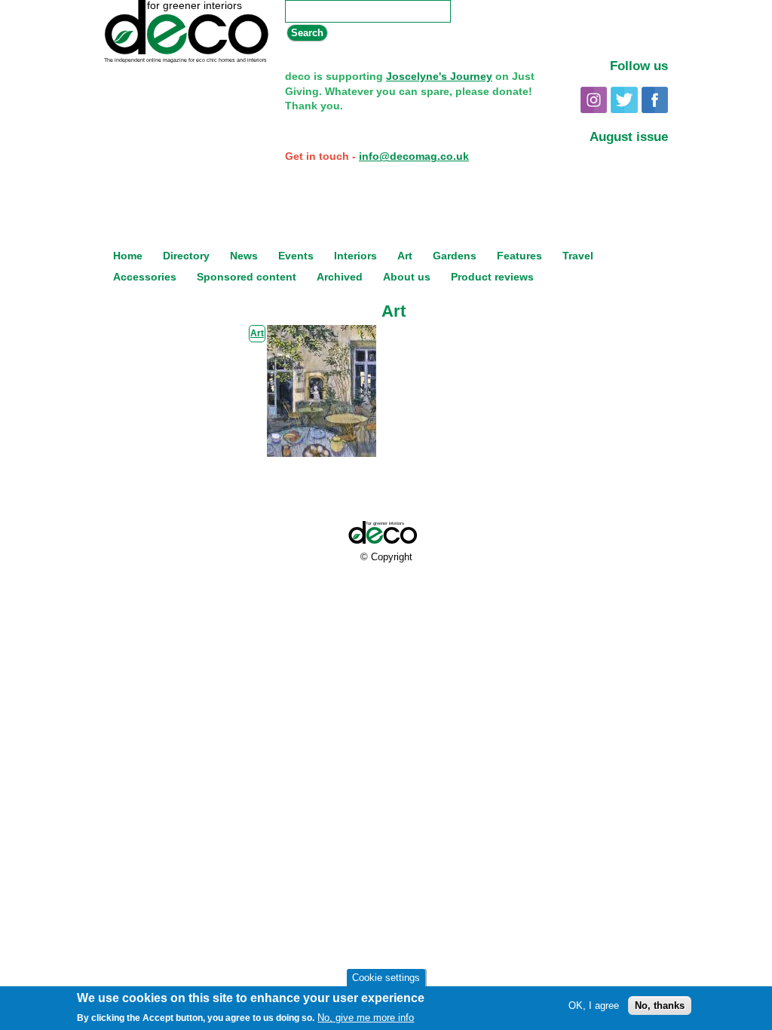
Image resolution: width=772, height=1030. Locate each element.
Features (519, 256)
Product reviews (492, 277)
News (244, 256)
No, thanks (660, 1005)
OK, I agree (593, 1005)
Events (296, 256)
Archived (340, 277)
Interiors (355, 256)
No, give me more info (365, 1017)
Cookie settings (386, 977)
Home (127, 256)
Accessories (144, 277)
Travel (577, 256)
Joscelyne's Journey (439, 76)
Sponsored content (246, 277)
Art (404, 256)
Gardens (454, 256)
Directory (186, 256)
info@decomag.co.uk (414, 156)
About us (406, 277)
